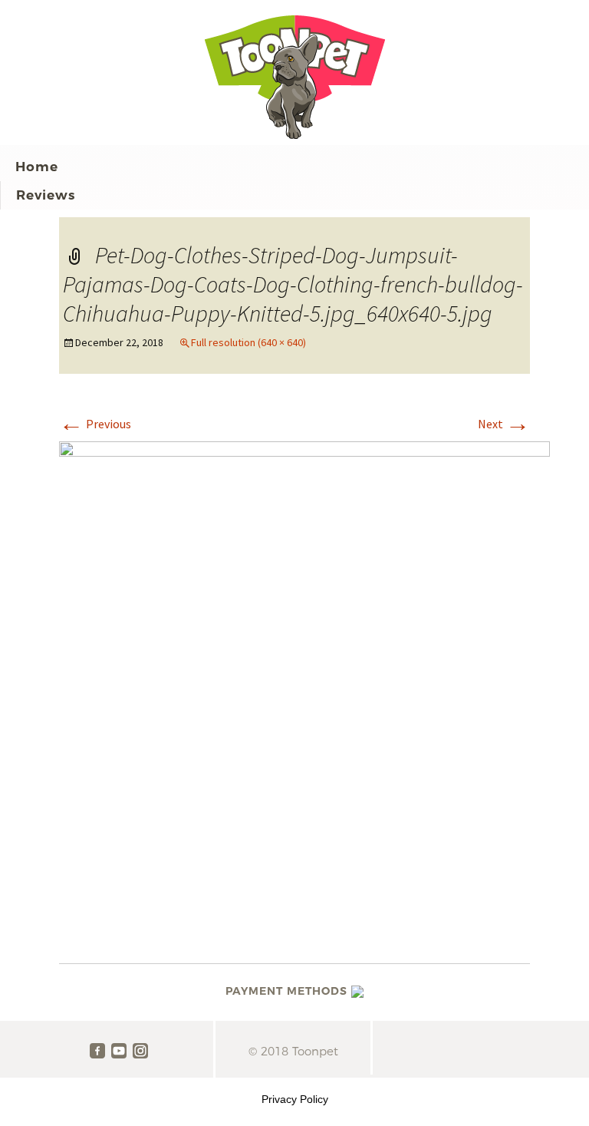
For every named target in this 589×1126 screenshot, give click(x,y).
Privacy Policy (295, 1099)
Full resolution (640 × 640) (248, 342)
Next (504, 423)
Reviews (45, 195)
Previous (95, 423)
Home (36, 166)
